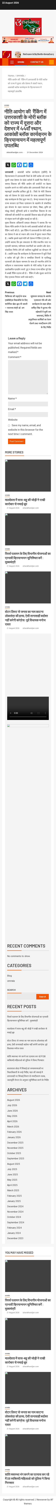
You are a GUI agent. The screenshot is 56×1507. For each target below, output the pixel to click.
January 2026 (14, 1297)
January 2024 (14, 1393)
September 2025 (15, 1318)
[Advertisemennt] (28, 39)
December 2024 (15, 1366)
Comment (14, 357)
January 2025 (14, 1361)
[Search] (46, 62)
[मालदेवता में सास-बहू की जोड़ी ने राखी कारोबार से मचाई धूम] (28, 476)
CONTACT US (36, 62)
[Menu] (12, 62)
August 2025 (13, 1324)
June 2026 (12, 1271)
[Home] (5, 62)
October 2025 (14, 1313)
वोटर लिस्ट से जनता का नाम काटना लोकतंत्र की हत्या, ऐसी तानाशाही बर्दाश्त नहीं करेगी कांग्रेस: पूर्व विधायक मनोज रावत (27, 1205)
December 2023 (15, 1398)
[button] (12, 62)
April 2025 (12, 1345)
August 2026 (13, 1260)
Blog (9, 1136)
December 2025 (15, 1302)
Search (11, 1150)
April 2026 (12, 1281)
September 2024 (15, 1382)
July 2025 (12, 1329)
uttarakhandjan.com (14, 152)
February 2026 (14, 1292)
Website (13, 419)
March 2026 (13, 1286)
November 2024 (15, 1372)
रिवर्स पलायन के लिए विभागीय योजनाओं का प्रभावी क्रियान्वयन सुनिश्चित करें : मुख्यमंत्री (28, 558)
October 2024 (14, 1377)
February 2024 (14, 1388)
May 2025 (12, 1340)
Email (12, 409)
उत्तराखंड (21, 62)
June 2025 (12, 1334)
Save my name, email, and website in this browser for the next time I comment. (25, 429)
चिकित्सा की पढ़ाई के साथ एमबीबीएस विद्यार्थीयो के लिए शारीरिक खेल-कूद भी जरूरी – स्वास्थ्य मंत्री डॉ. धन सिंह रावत (16, 302)
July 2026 (12, 1265)
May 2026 (12, 1276)
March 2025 (13, 1350)
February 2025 (14, 1356)
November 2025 (15, 1308)
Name (12, 398)
